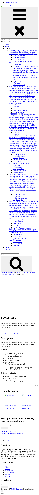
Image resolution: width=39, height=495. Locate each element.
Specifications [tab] (15, 334)
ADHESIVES (10, 272)
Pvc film (16, 225)
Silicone (16, 245)
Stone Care (17, 236)
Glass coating (18, 243)
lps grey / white (19, 169)
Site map (7, 440)
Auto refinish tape (19, 194)
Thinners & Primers (20, 170)
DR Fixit (17, 132)
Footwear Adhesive (20, 57)
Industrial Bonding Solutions (23, 61)
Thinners (7, 469)
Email (2, 485)
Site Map (7, 476)
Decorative (17, 65)
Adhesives (8, 474)
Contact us (8, 249)
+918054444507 (11, 2)
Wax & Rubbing (19, 172)
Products (9, 48)
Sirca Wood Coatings (20, 110)
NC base (17, 105)
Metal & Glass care (15, 240)
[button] (5, 39)
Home (7, 45)
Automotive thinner (20, 154)
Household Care (19, 234)
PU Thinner (18, 161)
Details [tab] (7, 334)
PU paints (17, 83)
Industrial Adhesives (20, 55)
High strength (18, 200)
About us (8, 46)
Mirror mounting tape (21, 198)
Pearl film (17, 227)
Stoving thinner (19, 158)
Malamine (17, 107)
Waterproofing (9, 470)
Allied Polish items (20, 112)
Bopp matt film (19, 222)
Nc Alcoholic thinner (20, 160)
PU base (16, 108)
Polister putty (18, 167)
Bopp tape (17, 196)
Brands (7, 247)
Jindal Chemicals (16, 489)
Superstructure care (20, 238)
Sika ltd (16, 134)
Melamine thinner (19, 156)
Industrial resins (19, 59)
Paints (7, 467)
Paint (10, 63)
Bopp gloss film (19, 220)
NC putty (17, 165)
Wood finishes (9, 472)
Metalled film (18, 223)
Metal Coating (18, 242)
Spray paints (18, 81)
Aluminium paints (19, 85)
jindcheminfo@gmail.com (12, 433)
